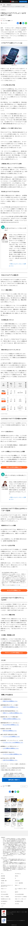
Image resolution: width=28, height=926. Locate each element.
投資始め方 (3, 9)
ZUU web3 (17, 903)
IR (15, 878)
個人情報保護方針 (4, 901)
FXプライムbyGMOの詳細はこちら (14, 652)
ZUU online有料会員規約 (19, 894)
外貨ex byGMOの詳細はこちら (14, 467)
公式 (3, 393)
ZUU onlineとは (18, 873)
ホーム (2, 873)
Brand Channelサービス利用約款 (21, 896)
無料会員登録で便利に (23, 1)
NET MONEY (3, 903)
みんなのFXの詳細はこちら (14, 590)
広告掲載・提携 (4, 880)
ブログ (16, 585)
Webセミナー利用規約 (5, 896)
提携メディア (17, 885)
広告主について (4, 888)
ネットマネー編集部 (6, 20)
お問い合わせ (17, 880)
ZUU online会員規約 (4, 894)
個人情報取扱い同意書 (19, 901)
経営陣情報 (3, 878)
